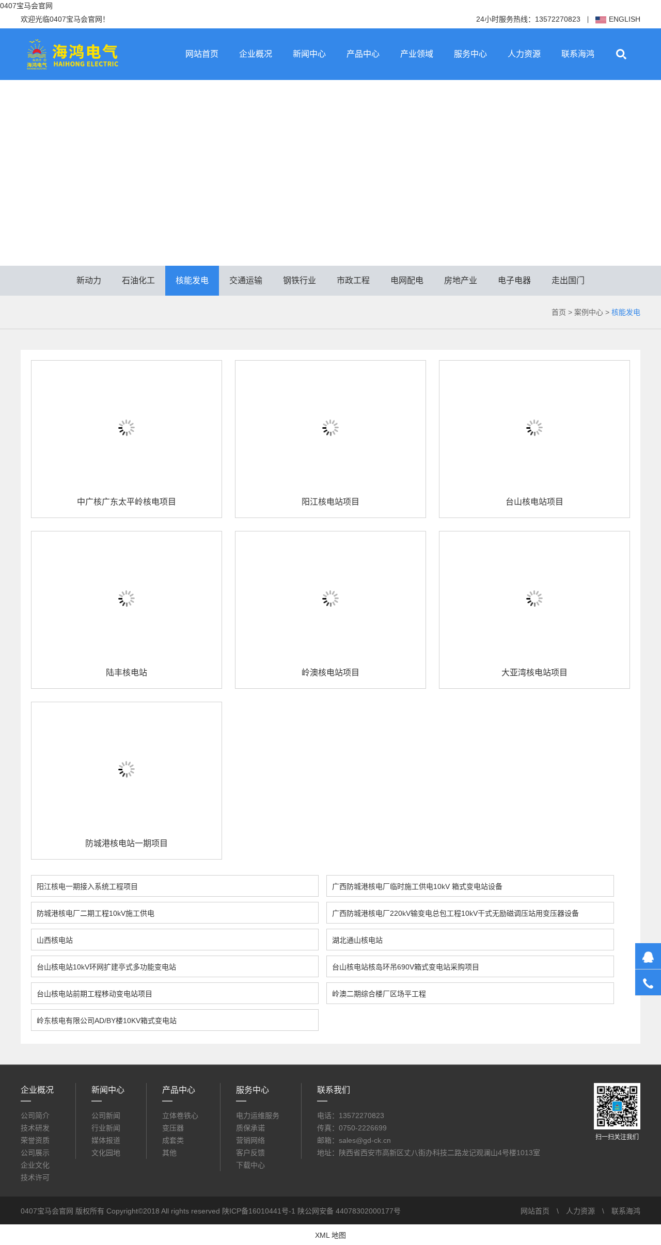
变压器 (173, 1128)
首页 (559, 312)
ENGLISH (624, 19)
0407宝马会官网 (26, 6)
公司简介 (35, 1115)
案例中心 (588, 312)
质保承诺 (250, 1128)
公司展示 (35, 1153)
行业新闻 (105, 1128)
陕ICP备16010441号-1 (258, 1211)
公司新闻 (105, 1115)
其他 (169, 1153)
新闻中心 (309, 54)
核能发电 (192, 280)
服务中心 (470, 54)
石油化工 (138, 280)
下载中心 (250, 1165)
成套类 (173, 1140)
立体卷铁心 (180, 1115)
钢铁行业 (299, 280)
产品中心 (363, 54)
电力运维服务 (257, 1115)
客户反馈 (250, 1153)
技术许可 (35, 1177)
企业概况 (255, 54)
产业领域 (416, 54)
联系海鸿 (577, 54)
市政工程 (353, 280)
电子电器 (514, 280)
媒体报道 (105, 1140)
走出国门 (568, 280)
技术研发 (35, 1128)
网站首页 (201, 54)
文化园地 (105, 1153)
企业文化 (35, 1165)
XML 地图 (330, 1235)
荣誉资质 (35, 1140)
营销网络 (250, 1140)
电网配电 (406, 280)
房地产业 (460, 280)
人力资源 (524, 54)
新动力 (88, 280)
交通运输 (245, 280)
